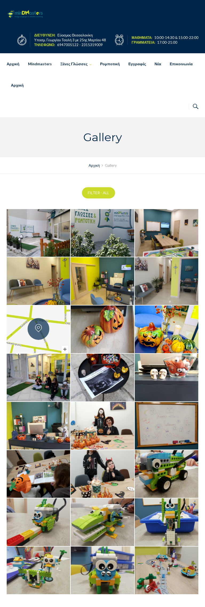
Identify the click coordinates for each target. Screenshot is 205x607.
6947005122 (67, 45)
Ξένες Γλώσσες (74, 64)
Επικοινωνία (181, 64)
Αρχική (13, 64)
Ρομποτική (110, 64)
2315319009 (92, 45)
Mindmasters (40, 64)
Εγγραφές (137, 64)
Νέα (158, 64)
